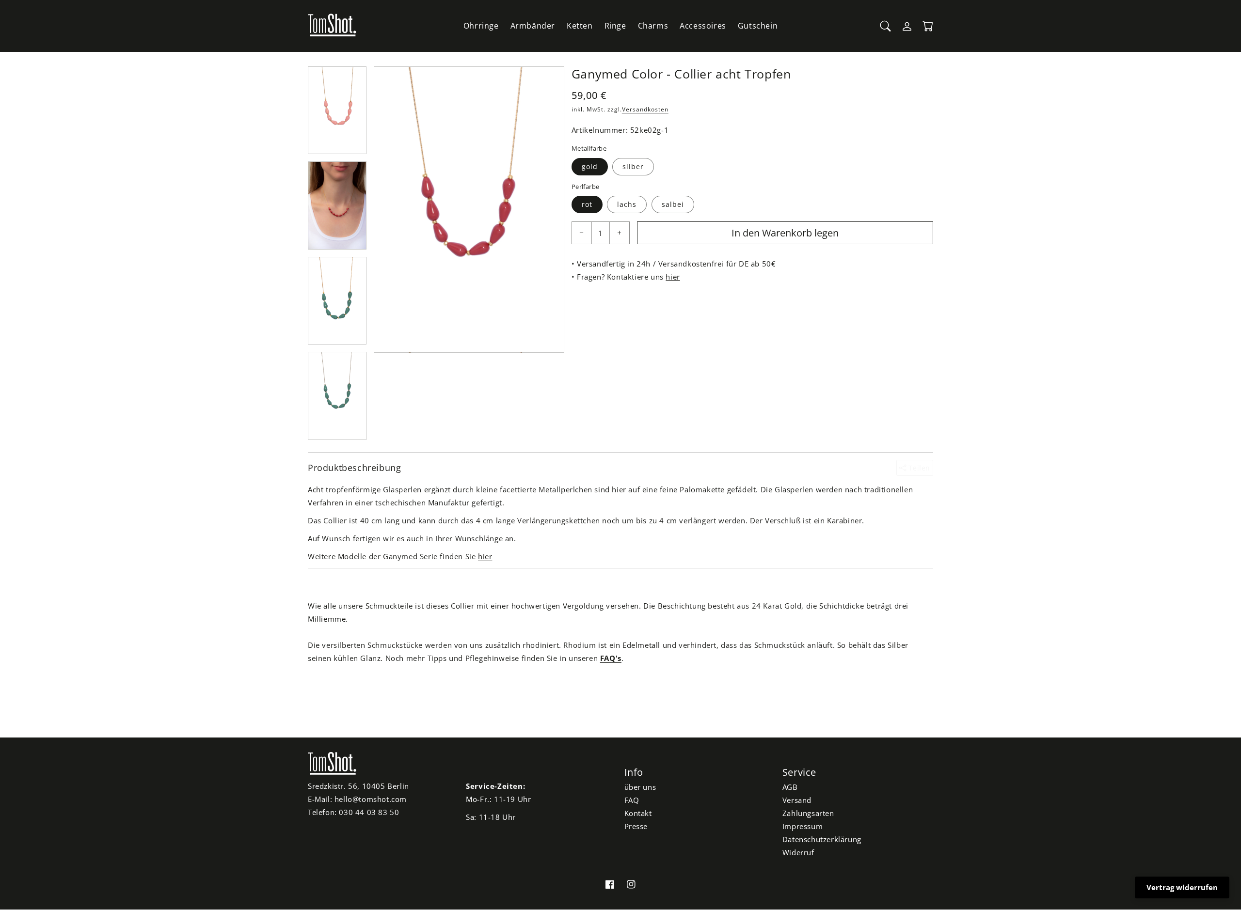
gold (590, 166)
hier (673, 277)
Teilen (918, 467)
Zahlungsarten (808, 813)
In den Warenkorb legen (785, 232)
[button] (885, 26)
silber (633, 166)
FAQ (631, 800)
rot (587, 204)
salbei (673, 204)
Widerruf (798, 852)
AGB (790, 787)
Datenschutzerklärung (821, 839)
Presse (636, 826)
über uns (640, 787)
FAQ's (610, 658)
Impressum (802, 826)
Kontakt (638, 813)
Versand (796, 800)
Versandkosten (645, 109)
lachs (626, 204)
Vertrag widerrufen (1182, 887)
